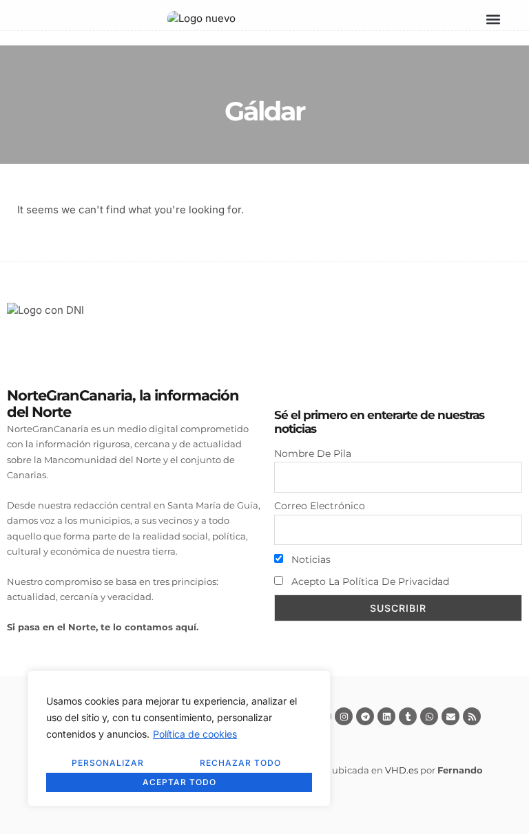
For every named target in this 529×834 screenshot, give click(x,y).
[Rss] (472, 716)
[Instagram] (344, 716)
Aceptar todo (179, 782)
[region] (179, 738)
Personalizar (108, 763)
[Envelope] (450, 716)
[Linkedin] (386, 716)
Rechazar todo (240, 763)
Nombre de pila (312, 453)
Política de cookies (195, 734)
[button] (492, 19)
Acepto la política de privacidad (369, 581)
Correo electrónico (319, 506)
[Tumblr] (408, 716)
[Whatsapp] (429, 716)
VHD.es (401, 770)
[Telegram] (365, 716)
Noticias (310, 559)
